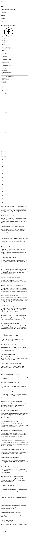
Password (5, 56)
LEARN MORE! (5, 214)
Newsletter (4, 72)
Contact (6, 90)
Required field (6, 49)
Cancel (7, 82)
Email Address (6, 62)
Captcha (4, 68)
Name (4, 50)
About (5, 86)
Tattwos (6, 89)
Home (5, 84)
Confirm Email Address (8, 65)
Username (5, 53)
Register (3, 82)
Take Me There (4, 225)
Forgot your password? (9, 21)
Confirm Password (7, 59)
